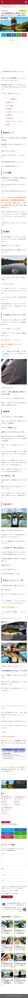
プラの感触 (9, 105)
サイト (3, 880)
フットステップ (6, 824)
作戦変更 (8, 115)
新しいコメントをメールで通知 (10, 890)
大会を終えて (9, 118)
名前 (2, 868)
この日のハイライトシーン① (14, 112)
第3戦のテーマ (10, 102)
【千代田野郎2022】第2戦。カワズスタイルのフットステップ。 (6, 809)
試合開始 (8, 108)
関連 (7, 124)
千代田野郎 (14, 824)
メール (3, 874)
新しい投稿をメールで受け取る (10, 893)
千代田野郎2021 (6, 822)
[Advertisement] (14, 55)
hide (15, 99)
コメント (3, 853)
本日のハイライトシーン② (13, 121)
